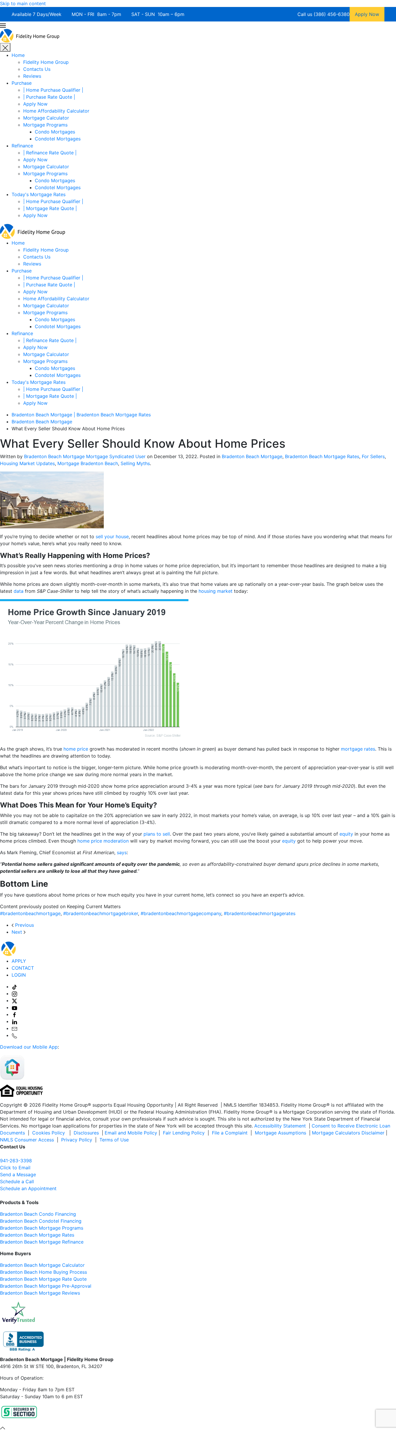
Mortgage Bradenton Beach (87, 463)
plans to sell (156, 834)
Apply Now (35, 104)
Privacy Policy (76, 1140)
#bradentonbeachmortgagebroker (100, 913)
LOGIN (19, 975)
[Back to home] (29, 35)
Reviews (32, 76)
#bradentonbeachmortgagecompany (181, 913)
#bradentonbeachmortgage (30, 913)
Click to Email (15, 1167)
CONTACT (23, 968)
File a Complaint (230, 1133)
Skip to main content (23, 3)
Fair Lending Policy (184, 1133)
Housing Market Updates (27, 463)
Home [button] (18, 243)
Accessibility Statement (280, 1126)
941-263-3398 (16, 1160)
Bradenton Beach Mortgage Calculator (42, 1265)
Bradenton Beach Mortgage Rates (322, 456)
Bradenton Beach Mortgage (252, 456)
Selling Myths (135, 463)
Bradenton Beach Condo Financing (38, 1214)
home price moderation (103, 841)
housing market (215, 591)
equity (346, 834)
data (18, 591)
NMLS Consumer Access (27, 1140)
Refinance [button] (22, 333)
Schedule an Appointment (28, 1188)
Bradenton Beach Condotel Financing (40, 1221)
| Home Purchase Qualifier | (53, 90)
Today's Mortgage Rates (39, 194)
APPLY (19, 961)
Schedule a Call (17, 1181)
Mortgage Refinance (60, 1242)
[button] (198, 24)
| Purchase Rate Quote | (49, 97)
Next (17, 932)
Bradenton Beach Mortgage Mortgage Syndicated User (85, 456)
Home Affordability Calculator (56, 111)
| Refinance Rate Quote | (50, 153)
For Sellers (373, 456)
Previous (24, 925)
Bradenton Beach (18, 1228)
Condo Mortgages (55, 132)
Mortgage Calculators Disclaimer (348, 1133)
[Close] (5, 47)
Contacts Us (36, 69)
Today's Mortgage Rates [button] (39, 382)
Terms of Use (114, 1140)
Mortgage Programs (45, 125)
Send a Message (18, 1174)
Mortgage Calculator (46, 118)
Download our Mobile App (29, 1047)
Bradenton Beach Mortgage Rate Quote (43, 1279)
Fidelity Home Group (46, 62)
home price (75, 749)
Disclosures (86, 1133)
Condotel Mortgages (58, 139)
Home (18, 55)
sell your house (112, 536)
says (122, 852)
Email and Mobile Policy (131, 1133)
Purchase (22, 83)
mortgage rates (358, 749)
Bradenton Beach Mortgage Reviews (40, 1293)
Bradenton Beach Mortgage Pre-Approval (45, 1286)
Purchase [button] (22, 271)
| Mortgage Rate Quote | (50, 208)
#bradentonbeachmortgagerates (259, 913)
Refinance (22, 146)
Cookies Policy (49, 1133)
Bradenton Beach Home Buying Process (43, 1272)
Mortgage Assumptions (280, 1133)
